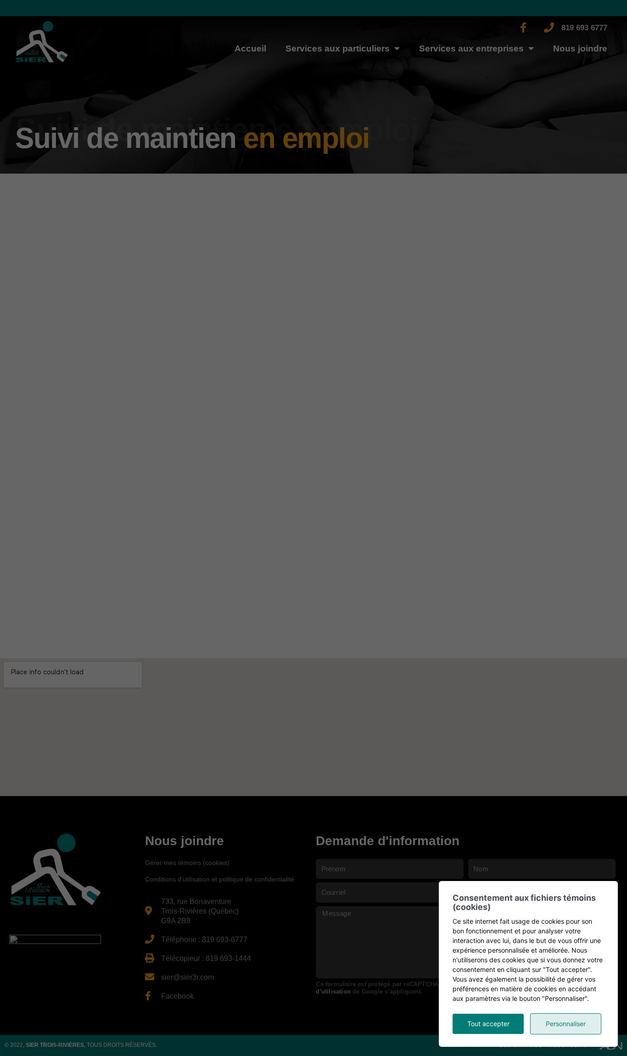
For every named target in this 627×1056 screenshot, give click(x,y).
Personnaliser (566, 1024)
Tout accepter (488, 1024)
